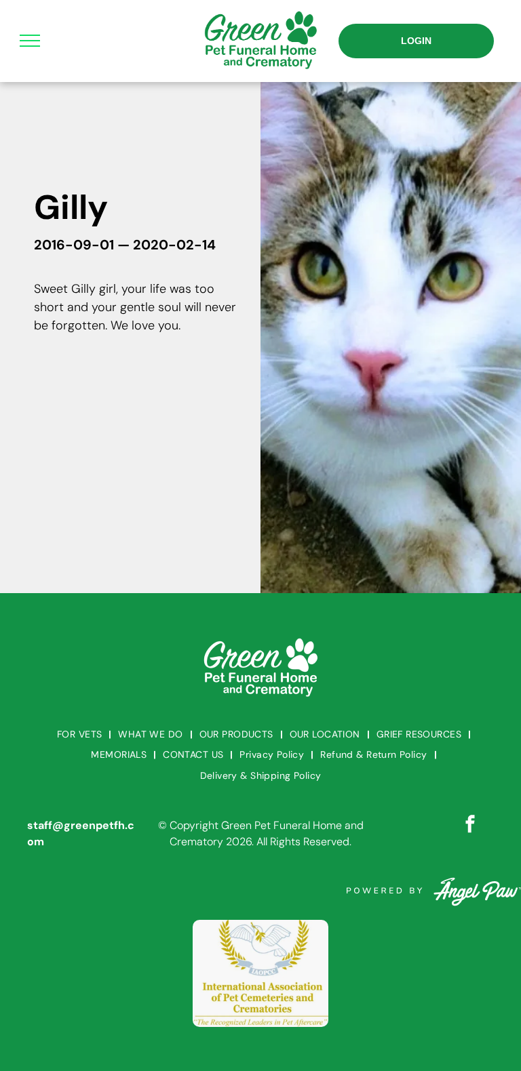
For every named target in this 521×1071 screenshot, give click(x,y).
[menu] (29, 40)
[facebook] (470, 826)
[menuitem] (80, 734)
